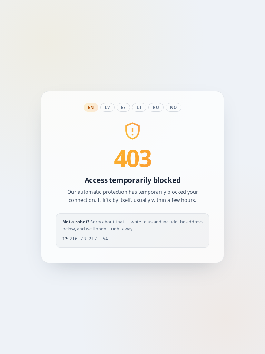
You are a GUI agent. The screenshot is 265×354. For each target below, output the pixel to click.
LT (139, 107)
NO (173, 107)
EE (123, 107)
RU (156, 107)
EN (91, 107)
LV (107, 107)
